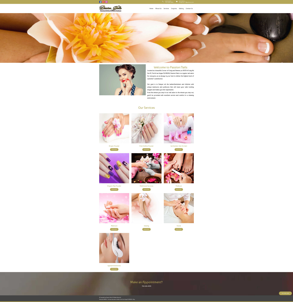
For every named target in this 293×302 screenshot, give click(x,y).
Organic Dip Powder (114, 186)
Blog (134, 299)
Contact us (189, 8)
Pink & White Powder (146, 146)
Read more (114, 149)
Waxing (146, 226)
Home (151, 8)
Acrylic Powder (114, 146)
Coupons (174, 8)
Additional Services (146, 186)
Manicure (114, 226)
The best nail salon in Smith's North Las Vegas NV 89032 (119, 299)
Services (166, 8)
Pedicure (179, 186)
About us (158, 8)
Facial (179, 226)
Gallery (181, 8)
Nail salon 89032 (103, 299)
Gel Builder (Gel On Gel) (179, 146)
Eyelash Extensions (114, 265)
